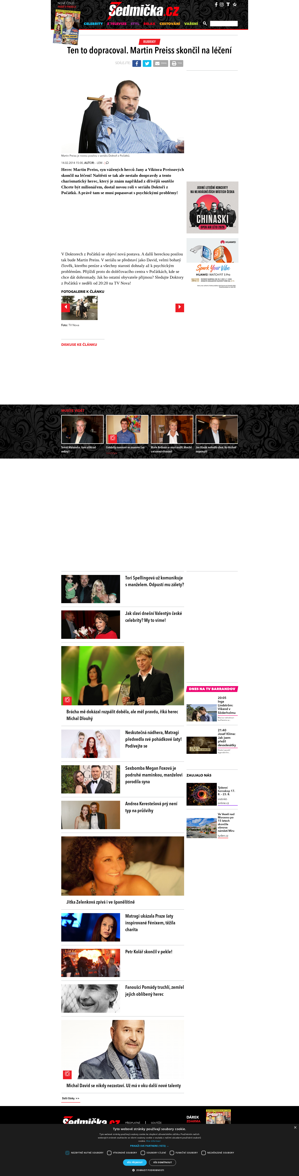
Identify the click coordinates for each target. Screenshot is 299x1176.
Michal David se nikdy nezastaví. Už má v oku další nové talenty (123, 1086)
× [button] (295, 1127)
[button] (149, 1146)
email (163, 63)
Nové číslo (67, 5)
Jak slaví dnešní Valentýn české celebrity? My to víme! (153, 617)
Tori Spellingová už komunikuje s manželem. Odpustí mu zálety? (154, 581)
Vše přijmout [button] (135, 1162)
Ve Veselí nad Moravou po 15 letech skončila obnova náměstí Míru (226, 822)
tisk (179, 63)
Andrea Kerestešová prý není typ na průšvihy (151, 807)
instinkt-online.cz (223, 801)
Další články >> (70, 1098)
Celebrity (93, 24)
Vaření (191, 24)
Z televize (116, 24)
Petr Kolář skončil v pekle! (149, 952)
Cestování (170, 24)
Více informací (153, 1140)
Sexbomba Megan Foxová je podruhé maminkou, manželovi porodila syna (154, 775)
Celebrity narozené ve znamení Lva (125, 447)
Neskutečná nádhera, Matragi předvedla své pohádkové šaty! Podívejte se (153, 739)
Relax (149, 24)
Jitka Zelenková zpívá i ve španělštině (100, 902)
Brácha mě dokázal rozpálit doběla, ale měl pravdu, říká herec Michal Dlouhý (122, 715)
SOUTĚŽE (156, 1123)
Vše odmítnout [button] (162, 1162)
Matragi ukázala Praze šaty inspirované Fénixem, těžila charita (150, 923)
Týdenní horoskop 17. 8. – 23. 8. (226, 791)
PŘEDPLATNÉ (132, 1123)
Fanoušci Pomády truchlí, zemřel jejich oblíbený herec (154, 991)
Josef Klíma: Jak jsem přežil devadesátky (227, 738)
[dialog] (149, 1150)
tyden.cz (223, 836)
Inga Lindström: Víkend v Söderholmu (226, 705)
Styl (135, 24)
